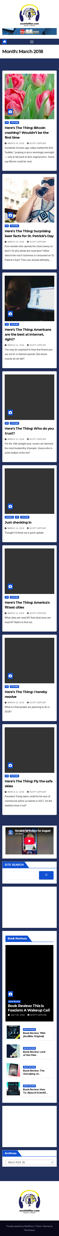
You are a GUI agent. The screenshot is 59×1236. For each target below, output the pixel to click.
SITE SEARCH (14, 864)
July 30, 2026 (18, 1015)
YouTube (14, 122)
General (9, 517)
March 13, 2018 (16, 439)
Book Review (14, 1001)
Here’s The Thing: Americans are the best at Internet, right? (28, 334)
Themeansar (29, 1230)
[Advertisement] (29, 907)
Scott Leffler (37, 143)
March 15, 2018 (16, 242)
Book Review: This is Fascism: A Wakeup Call (29, 1008)
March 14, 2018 (16, 345)
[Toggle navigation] (31, 42)
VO (7, 122)
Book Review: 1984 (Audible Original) (34, 1035)
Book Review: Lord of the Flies (34, 1053)
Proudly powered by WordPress (21, 1226)
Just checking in (18, 522)
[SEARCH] (46, 875)
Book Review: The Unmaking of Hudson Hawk (33, 1074)
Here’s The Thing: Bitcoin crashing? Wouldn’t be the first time (27, 133)
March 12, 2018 (16, 613)
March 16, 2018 (16, 143)
